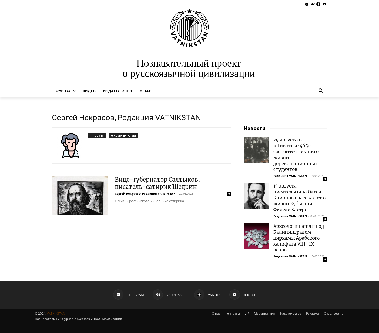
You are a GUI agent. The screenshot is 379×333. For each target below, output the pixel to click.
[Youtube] (324, 4)
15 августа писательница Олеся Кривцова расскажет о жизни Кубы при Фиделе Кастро (299, 198)
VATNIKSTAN (56, 313)
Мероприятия (264, 313)
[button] (321, 91)
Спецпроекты (334, 313)
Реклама (312, 313)
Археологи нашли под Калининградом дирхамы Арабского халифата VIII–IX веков (298, 238)
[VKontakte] (313, 4)
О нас (216, 313)
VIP (247, 313)
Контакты (232, 313)
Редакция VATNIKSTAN (290, 176)
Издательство (290, 313)
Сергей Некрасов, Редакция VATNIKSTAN (145, 194)
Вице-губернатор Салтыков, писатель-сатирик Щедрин (157, 183)
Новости (254, 128)
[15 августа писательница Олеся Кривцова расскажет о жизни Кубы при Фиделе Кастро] (256, 196)
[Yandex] (318, 4)
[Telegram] (307, 4)
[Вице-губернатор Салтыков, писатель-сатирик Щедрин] (80, 195)
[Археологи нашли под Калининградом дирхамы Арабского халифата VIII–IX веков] (256, 236)
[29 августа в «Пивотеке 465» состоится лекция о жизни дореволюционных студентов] (256, 150)
